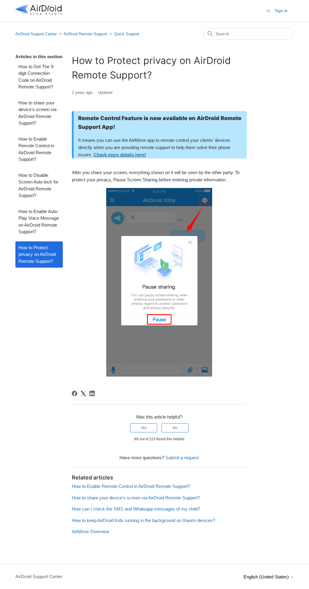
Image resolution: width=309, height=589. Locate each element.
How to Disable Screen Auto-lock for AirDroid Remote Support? (38, 185)
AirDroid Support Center (36, 34)
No (175, 428)
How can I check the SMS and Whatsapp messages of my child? (136, 508)
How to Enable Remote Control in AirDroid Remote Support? (36, 149)
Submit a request (182, 457)
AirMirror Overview (90, 531)
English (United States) (267, 576)
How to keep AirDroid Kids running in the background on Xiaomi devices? (143, 520)
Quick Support (126, 34)
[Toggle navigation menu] (268, 10)
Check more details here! (120, 154)
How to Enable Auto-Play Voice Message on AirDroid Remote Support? (38, 221)
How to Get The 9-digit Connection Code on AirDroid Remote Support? (36, 77)
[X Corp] (83, 393)
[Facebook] (74, 393)
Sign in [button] (281, 10)
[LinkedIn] (92, 393)
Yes (144, 428)
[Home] (38, 13)
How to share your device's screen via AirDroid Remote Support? (37, 113)
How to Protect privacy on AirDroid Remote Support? (37, 254)
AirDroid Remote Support (85, 34)
